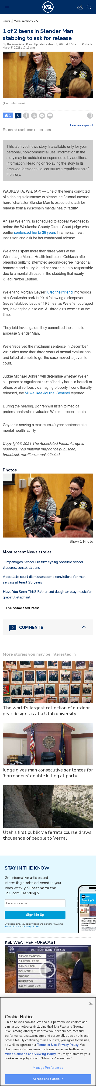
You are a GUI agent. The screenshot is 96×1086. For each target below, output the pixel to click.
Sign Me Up (35, 915)
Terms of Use (12, 926)
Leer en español (81, 125)
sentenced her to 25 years (35, 232)
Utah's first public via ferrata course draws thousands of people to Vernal (47, 835)
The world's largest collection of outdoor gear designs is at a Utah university (46, 711)
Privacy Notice (31, 926)
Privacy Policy (68, 1045)
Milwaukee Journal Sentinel (48, 393)
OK (91, 1003)
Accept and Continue (48, 1079)
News (7, 21)
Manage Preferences (48, 1068)
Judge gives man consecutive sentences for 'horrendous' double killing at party (48, 773)
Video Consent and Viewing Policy (30, 1054)
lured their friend (59, 292)
